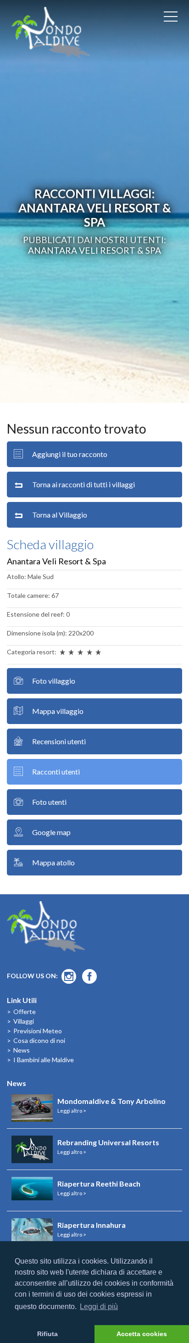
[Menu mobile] (171, 18)
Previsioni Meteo (37, 1031)
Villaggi (23, 1021)
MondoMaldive (50, 32)
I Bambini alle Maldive (43, 1060)
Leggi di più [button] (99, 1306)
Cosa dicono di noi (39, 1040)
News (21, 1050)
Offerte (24, 1011)
